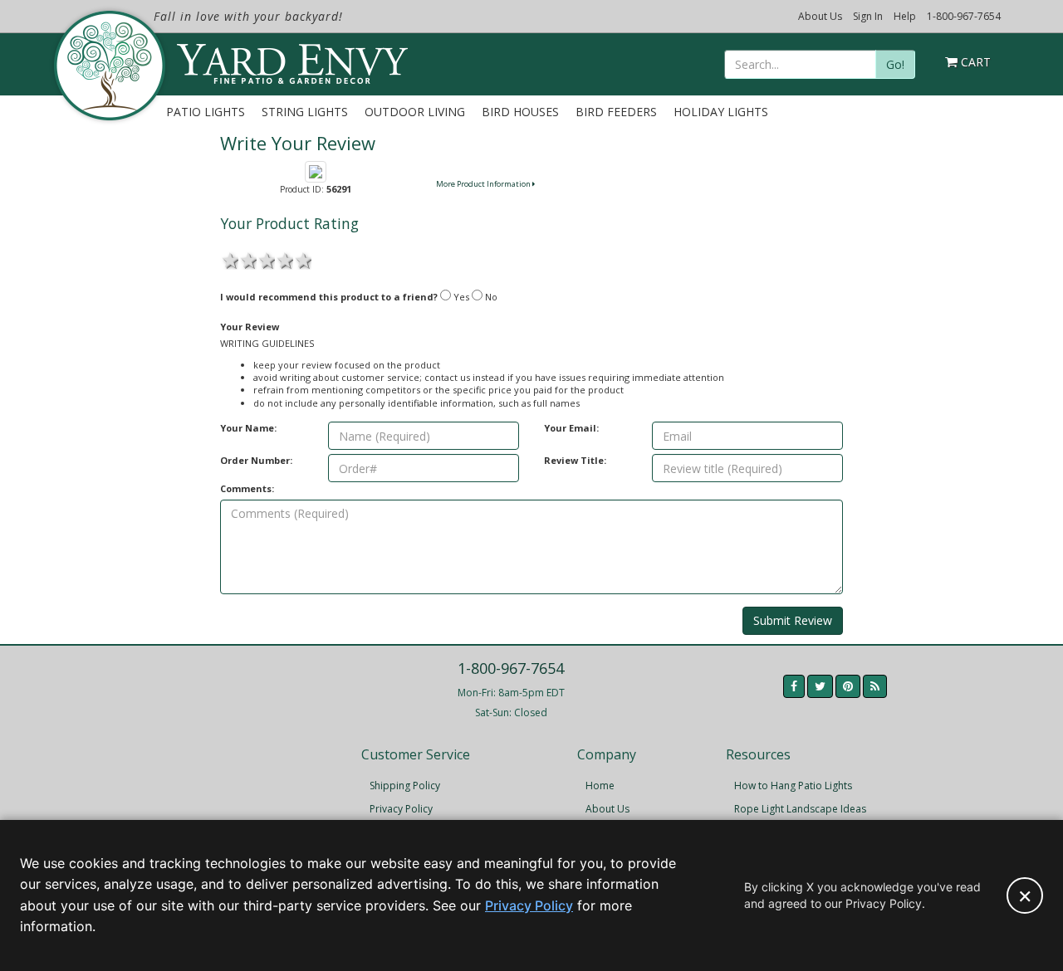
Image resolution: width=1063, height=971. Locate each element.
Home (600, 785)
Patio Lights (205, 112)
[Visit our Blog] (875, 686)
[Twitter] (820, 686)
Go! (895, 64)
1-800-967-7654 (964, 16)
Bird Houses (520, 112)
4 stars (284, 259)
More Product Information (484, 183)
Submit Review (792, 620)
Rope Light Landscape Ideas (800, 809)
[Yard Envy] (108, 65)
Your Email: (571, 428)
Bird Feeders (616, 112)
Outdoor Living (415, 112)
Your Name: (248, 428)
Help (905, 16)
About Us (820, 16)
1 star (229, 259)
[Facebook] (794, 686)
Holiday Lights (721, 112)
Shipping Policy (405, 785)
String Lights (305, 112)
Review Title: (575, 460)
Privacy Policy (401, 809)
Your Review (249, 326)
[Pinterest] (847, 686)
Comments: (247, 488)
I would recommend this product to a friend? (329, 296)
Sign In (868, 16)
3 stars (266, 259)
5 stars (302, 259)
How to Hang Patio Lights (793, 785)
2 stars (247, 259)
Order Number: (256, 460)
